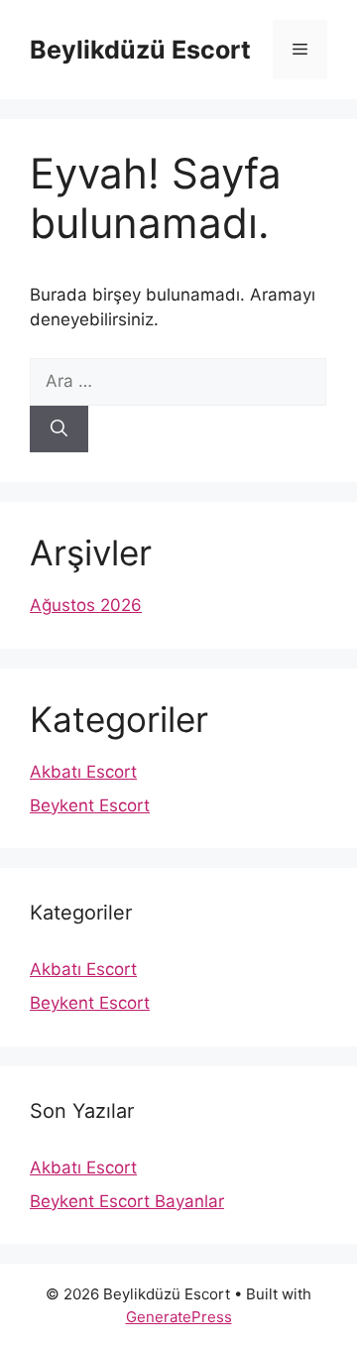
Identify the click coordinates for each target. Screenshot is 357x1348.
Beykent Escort (90, 805)
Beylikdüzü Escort (140, 49)
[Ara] (59, 429)
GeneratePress (179, 1316)
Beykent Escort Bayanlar (127, 1201)
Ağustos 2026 (86, 605)
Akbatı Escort (83, 772)
